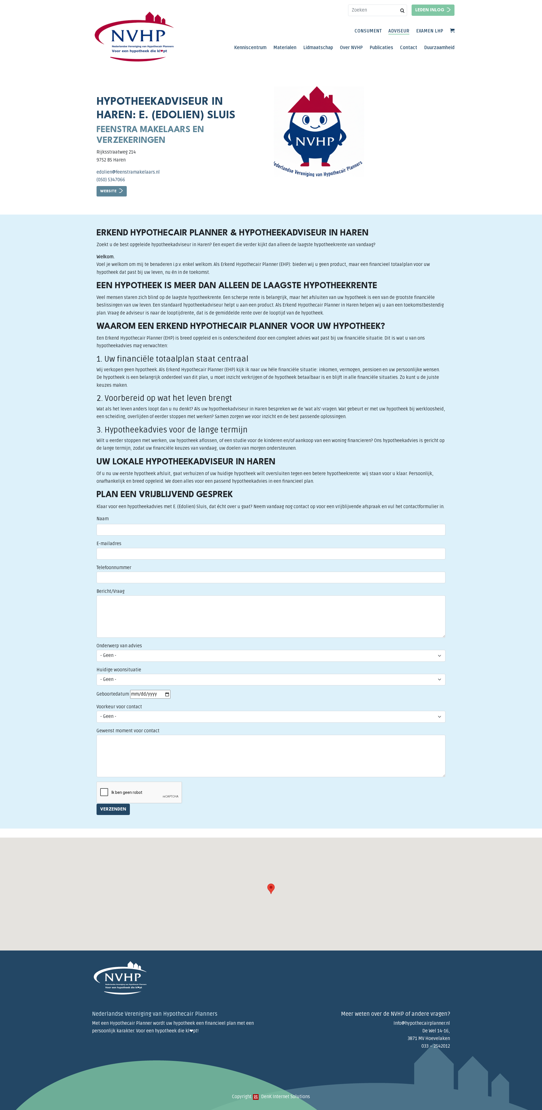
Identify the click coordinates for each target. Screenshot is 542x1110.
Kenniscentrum (250, 48)
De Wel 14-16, (436, 1031)
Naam (103, 519)
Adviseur (398, 31)
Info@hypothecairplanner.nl (422, 1023)
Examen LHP (429, 31)
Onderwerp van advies (119, 646)
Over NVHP (351, 48)
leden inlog (429, 10)
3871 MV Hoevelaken (429, 1038)
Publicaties (381, 48)
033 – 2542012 (435, 1046)
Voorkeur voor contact (119, 707)
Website (108, 191)
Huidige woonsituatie (119, 670)
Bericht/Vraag (110, 591)
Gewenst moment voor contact (128, 731)
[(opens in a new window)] (256, 1097)
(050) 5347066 (111, 180)
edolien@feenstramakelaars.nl (128, 172)
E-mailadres (109, 544)
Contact (408, 48)
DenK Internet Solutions (285, 1097)
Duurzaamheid (439, 48)
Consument (368, 31)
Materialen (284, 48)
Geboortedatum (113, 694)
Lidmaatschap (318, 48)
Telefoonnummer (114, 568)
